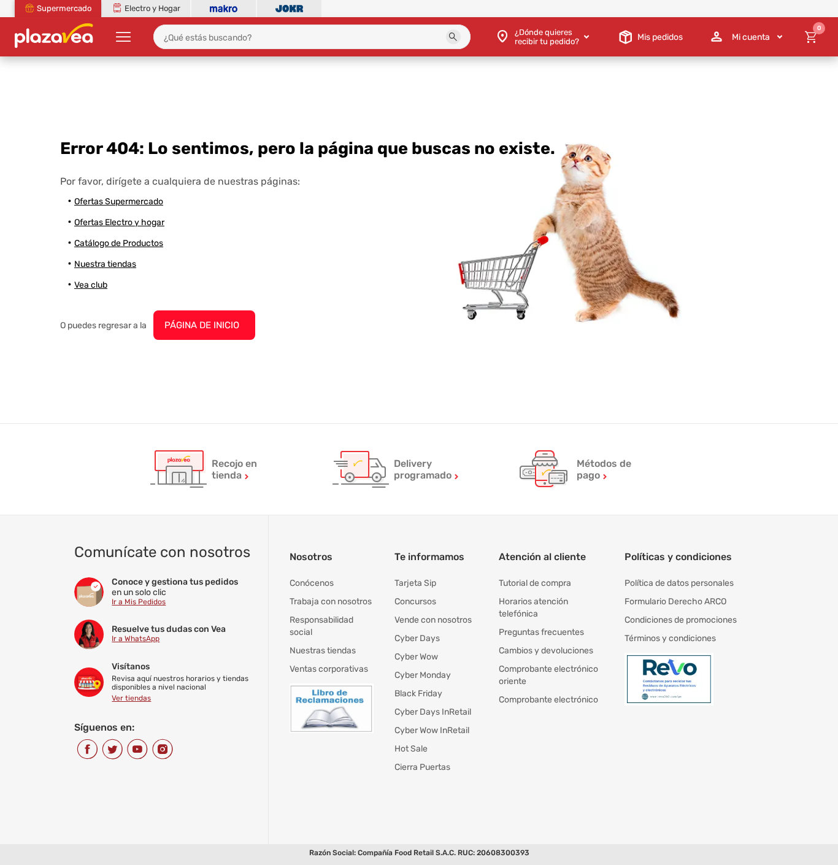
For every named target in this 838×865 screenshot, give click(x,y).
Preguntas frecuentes (541, 632)
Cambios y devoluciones (546, 650)
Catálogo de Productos (118, 243)
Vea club (90, 285)
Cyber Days (417, 638)
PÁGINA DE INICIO (201, 325)
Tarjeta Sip (415, 583)
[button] (453, 36)
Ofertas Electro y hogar (119, 222)
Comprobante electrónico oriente (548, 675)
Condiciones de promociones (681, 620)
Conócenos (312, 583)
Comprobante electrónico (548, 699)
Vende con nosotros (433, 620)
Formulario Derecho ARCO (675, 601)
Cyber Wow (416, 657)
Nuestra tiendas (105, 264)
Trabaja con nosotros (331, 601)
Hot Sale (411, 749)
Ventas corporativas (329, 669)
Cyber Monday (422, 675)
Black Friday (418, 693)
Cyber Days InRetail (432, 712)
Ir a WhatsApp (136, 638)
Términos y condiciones (670, 638)
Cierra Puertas (422, 767)
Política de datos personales (679, 583)
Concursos (415, 601)
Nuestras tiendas (323, 650)
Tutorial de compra (535, 583)
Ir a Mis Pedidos (139, 602)
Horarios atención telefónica (533, 607)
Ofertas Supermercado (118, 201)
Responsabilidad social (321, 626)
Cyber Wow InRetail (431, 730)
